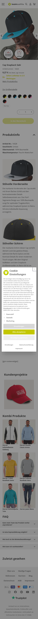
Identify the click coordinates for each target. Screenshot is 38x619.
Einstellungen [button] (7, 308)
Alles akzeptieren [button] (19, 332)
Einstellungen (9, 345)
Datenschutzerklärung (26, 345)
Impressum (19, 348)
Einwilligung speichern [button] (19, 338)
